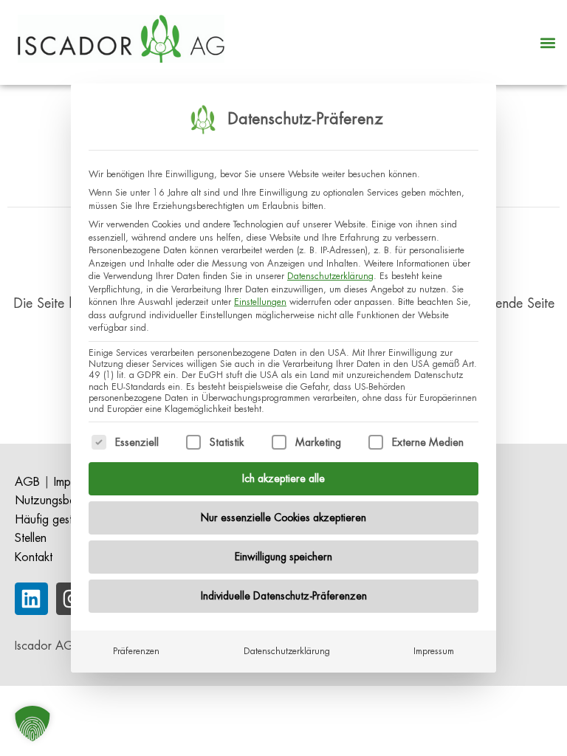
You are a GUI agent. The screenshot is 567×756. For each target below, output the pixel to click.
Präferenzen (136, 651)
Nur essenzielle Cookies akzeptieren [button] (283, 517)
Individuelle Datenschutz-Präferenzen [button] (284, 596)
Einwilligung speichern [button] (283, 556)
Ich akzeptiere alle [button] (283, 478)
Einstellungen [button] (260, 302)
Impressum (433, 651)
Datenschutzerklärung (330, 276)
